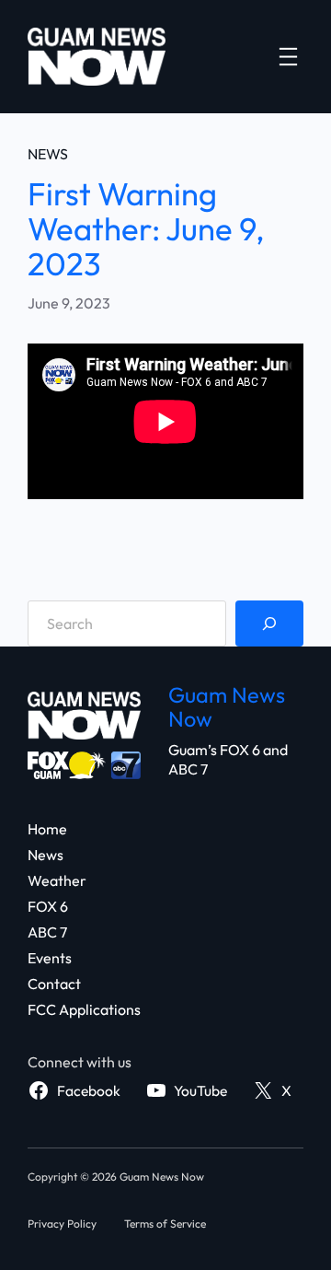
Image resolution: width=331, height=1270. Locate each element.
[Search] (269, 623)
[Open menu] (288, 56)
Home (47, 829)
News (48, 154)
